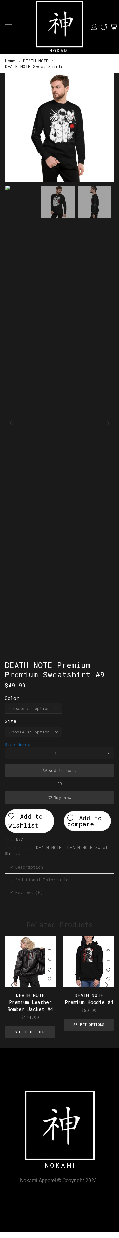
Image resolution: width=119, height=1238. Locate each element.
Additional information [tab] (43, 880)
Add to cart (62, 770)
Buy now (62, 797)
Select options (49, 960)
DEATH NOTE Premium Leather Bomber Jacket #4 (30, 1002)
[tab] (59, 867)
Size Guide (17, 744)
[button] (13, 129)
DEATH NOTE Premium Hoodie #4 (89, 998)
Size (10, 721)
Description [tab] (29, 867)
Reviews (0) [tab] (29, 892)
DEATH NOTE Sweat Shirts (34, 66)
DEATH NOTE (36, 60)
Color (12, 698)
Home (10, 60)
